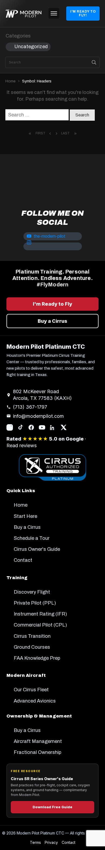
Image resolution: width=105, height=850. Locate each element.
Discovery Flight (32, 592)
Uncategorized (31, 46)
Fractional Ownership (37, 752)
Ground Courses (32, 647)
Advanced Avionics (35, 701)
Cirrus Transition (32, 636)
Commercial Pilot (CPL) (40, 625)
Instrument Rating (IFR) (40, 614)
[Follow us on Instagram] (9, 427)
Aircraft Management (38, 741)
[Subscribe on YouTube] (42, 427)
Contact (23, 560)
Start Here (25, 516)
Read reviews (21, 445)
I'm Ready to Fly (52, 304)
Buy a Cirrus (52, 321)
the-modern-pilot (49, 236)
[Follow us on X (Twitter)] (63, 427)
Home (20, 505)
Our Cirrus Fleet (31, 689)
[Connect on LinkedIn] (53, 427)
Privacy (51, 842)
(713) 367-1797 (30, 407)
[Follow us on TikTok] (20, 427)
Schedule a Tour (32, 538)
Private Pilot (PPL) (35, 603)
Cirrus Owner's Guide (37, 549)
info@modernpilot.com (38, 416)
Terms (35, 842)
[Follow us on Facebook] (31, 427)
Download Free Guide (52, 807)
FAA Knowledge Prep (37, 658)
